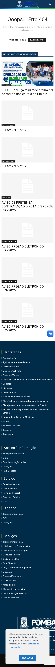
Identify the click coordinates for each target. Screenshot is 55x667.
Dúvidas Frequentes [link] (12, 576)
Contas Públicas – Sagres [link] (15, 550)
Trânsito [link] (6, 430)
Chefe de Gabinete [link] (11, 371)
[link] (4, 4)
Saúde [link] (5, 421)
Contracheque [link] (10, 488)
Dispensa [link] (6, 197)
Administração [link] (9, 358)
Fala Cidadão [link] (9, 563)
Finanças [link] (7, 388)
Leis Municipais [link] (8, 125)
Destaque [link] (6, 85)
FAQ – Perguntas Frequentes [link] (17, 567)
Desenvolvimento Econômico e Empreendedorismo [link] (27, 379)
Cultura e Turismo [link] (11, 375)
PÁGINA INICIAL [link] (36, 40)
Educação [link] (7, 384)
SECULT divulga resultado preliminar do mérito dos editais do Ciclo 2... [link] (27, 92)
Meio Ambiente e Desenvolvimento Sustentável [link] (25, 401)
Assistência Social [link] (11, 366)
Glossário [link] (7, 572)
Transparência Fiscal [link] (13, 453)
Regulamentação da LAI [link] (14, 462)
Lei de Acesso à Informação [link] (16, 546)
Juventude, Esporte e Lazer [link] (16, 396)
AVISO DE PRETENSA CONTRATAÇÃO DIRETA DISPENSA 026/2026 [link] (27, 206)
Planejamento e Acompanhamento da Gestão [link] (24, 405)
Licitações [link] (8, 466)
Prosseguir (27, 658)
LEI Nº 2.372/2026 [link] (15, 166)
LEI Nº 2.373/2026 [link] (15, 130)
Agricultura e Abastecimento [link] (16, 362)
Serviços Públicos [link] (11, 425)
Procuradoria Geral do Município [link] (18, 417)
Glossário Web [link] (10, 580)
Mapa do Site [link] (9, 585)
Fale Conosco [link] (9, 471)
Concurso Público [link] (11, 497)
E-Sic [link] (5, 458)
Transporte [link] (7, 434)
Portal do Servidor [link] (11, 484)
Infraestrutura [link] (9, 392)
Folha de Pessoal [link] (11, 493)
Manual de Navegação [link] (14, 589)
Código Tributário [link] (11, 559)
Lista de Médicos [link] (11, 597)
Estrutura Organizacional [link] (15, 593)
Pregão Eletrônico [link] (9, 241)
